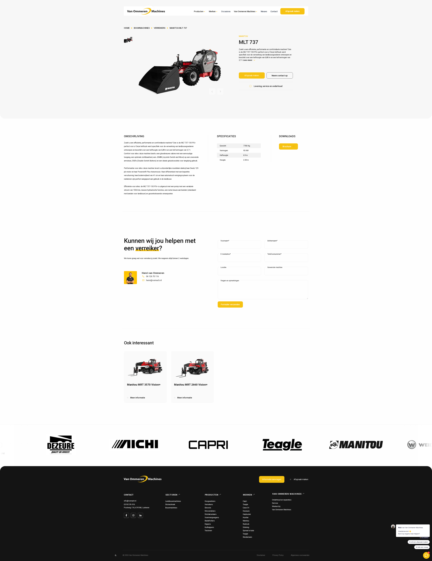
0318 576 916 (129, 504)
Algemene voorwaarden (300, 555)
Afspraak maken (301, 479)
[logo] (142, 479)
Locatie (223, 267)
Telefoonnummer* (274, 254)
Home (127, 28)
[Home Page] (146, 11)
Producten (198, 11)
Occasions (226, 11)
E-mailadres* (225, 254)
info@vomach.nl (130, 501)
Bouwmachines (142, 28)
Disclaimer (261, 555)
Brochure (287, 146)
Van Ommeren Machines (287, 494)
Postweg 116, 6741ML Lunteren (136, 508)
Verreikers (159, 28)
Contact (274, 11)
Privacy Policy (278, 555)
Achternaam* (272, 241)
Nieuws (264, 11)
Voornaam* (224, 241)
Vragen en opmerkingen (229, 281)
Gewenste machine (274, 267)
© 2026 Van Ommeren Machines (135, 555)
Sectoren (171, 495)
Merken (247, 495)
